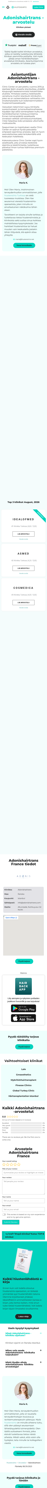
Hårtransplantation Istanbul (23, 1096)
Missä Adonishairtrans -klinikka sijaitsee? (18, 1334)
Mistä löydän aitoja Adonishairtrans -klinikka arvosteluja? (19, 1364)
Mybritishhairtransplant (23, 1080)
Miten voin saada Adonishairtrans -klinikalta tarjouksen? (20, 1352)
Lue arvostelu (23, 534)
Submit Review (10, 1222)
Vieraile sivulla (23, 539)
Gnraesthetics (23, 1074)
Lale (23, 1069)
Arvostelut (22, 1463)
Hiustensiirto (11, 1463)
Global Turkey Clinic (23, 1090)
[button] (23, 1334)
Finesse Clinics (23, 1085)
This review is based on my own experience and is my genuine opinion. (26, 1215)
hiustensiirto (10, 1422)
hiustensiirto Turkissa (14, 195)
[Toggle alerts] (8, 7)
